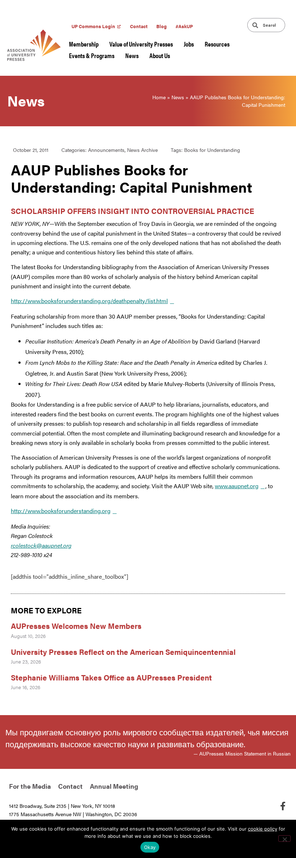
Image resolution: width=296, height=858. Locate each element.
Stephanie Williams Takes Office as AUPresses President (111, 677)
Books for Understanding (212, 149)
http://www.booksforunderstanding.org (60, 511)
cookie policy (262, 829)
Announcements (106, 149)
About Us (159, 55)
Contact (139, 26)
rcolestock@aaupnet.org (41, 545)
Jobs (189, 43)
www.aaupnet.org (236, 486)
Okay (150, 847)
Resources (217, 43)
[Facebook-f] (282, 806)
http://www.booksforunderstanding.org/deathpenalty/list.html (89, 301)
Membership (84, 43)
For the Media (30, 786)
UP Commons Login (93, 26)
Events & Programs (91, 55)
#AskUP (184, 26)
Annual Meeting (114, 786)
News (132, 55)
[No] (284, 838)
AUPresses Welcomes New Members (76, 625)
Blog (161, 26)
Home (159, 97)
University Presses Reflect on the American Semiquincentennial (123, 651)
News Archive (142, 149)
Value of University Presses (141, 43)
